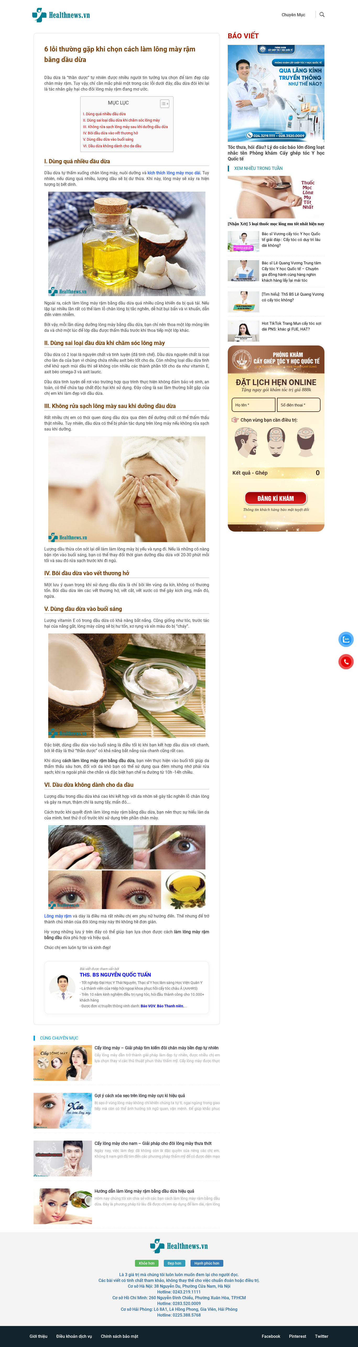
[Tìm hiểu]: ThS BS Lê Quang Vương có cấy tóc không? (293, 297)
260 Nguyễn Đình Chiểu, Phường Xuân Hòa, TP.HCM (197, 1297)
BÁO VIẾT (243, 36)
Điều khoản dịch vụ (74, 1336)
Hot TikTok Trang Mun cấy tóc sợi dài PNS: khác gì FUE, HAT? (291, 326)
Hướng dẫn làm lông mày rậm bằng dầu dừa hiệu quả (144, 1191)
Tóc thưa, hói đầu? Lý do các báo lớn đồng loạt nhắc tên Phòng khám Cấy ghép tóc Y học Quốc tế (276, 152)
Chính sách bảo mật (119, 1336)
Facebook (271, 1336)
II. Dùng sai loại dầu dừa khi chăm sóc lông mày (121, 120)
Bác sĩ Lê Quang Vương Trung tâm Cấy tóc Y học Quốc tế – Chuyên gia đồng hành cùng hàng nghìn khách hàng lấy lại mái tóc (291, 272)
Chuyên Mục (293, 14)
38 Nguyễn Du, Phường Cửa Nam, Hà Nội (192, 1286)
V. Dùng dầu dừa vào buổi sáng (108, 139)
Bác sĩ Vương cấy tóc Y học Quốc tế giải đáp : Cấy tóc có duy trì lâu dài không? (291, 240)
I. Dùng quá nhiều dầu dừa (104, 114)
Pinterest (297, 1336)
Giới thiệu (38, 1336)
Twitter (321, 1336)
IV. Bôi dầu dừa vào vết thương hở (110, 133)
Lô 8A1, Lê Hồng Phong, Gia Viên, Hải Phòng (195, 1309)
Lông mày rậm (58, 916)
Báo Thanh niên (170, 1006)
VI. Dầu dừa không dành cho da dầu (112, 146)
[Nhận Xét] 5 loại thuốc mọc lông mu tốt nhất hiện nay (276, 224)
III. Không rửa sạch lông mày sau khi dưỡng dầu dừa (125, 127)
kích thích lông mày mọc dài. (174, 172)
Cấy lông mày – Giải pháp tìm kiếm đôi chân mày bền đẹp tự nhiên (157, 1047)
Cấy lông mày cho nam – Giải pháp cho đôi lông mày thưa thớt (153, 1143)
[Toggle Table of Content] (162, 103)
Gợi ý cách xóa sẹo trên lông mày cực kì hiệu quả (140, 1095)
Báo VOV (148, 1006)
